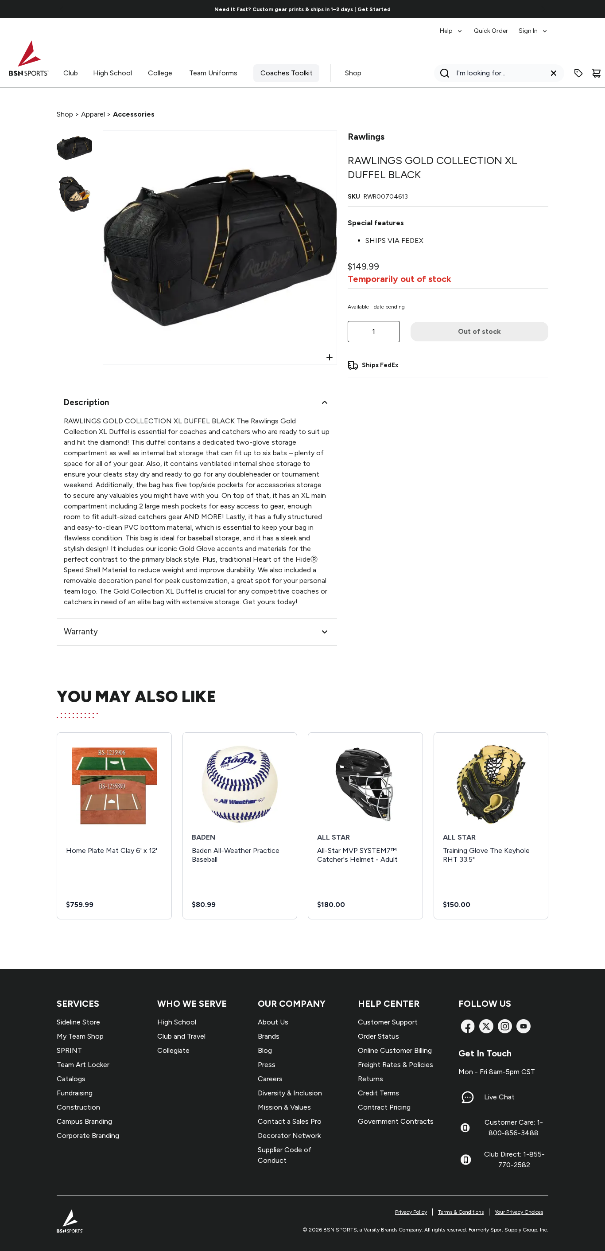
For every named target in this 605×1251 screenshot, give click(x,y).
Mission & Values (284, 1107)
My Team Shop (80, 1036)
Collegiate (173, 1050)
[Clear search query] (553, 73)
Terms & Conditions (461, 1212)
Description (86, 402)
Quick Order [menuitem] (491, 31)
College (160, 73)
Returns (370, 1079)
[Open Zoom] (329, 357)
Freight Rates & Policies (395, 1064)
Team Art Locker (83, 1064)
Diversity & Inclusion (290, 1093)
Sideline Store (78, 1022)
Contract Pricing (384, 1107)
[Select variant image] (74, 148)
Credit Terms (378, 1093)
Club (70, 73)
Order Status (378, 1036)
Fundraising (75, 1093)
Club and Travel (181, 1036)
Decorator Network (289, 1135)
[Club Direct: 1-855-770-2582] (465, 1159)
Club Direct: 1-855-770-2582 (514, 1159)
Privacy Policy (411, 1212)
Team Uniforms (213, 73)
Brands (268, 1036)
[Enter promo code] (578, 73)
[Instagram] (505, 1026)
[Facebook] (467, 1026)
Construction (78, 1107)
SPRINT (69, 1050)
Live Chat (499, 1097)
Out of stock (479, 331)
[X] (486, 1026)
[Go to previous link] (62, 9)
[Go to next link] (543, 9)
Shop (353, 73)
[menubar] (494, 26)
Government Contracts (396, 1121)
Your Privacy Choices (519, 1212)
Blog (265, 1050)
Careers (270, 1079)
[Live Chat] (467, 1097)
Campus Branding (84, 1121)
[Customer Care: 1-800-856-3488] (465, 1127)
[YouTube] (523, 1026)
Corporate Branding (88, 1135)
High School (112, 73)
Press (266, 1064)
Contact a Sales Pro (290, 1121)
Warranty (81, 631)
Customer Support (388, 1022)
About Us (273, 1022)
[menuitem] (451, 26)
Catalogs (71, 1079)
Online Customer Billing (395, 1050)
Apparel (93, 114)
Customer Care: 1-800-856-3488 (514, 1127)
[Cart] (596, 73)
